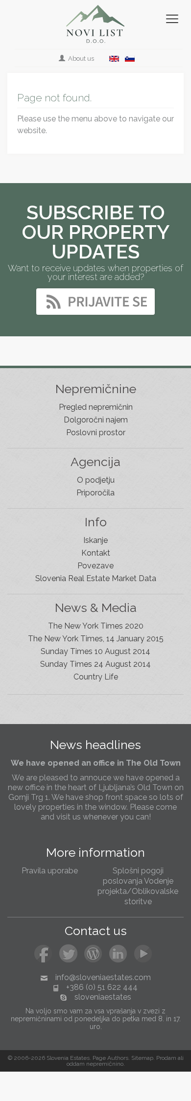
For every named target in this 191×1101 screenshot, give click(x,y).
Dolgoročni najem (96, 419)
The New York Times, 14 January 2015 (96, 638)
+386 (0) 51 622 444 (102, 987)
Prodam (166, 1057)
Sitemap (142, 1057)
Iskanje (95, 540)
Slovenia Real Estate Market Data (95, 578)
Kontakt (95, 553)
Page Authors (110, 1057)
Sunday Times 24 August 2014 (95, 664)
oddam (76, 1063)
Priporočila (95, 492)
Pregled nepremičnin (96, 407)
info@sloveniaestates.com (103, 977)
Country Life (95, 676)
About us (80, 58)
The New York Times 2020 (95, 626)
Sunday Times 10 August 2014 (95, 651)
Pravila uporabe (50, 870)
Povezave (95, 565)
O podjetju (96, 480)
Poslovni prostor (95, 432)
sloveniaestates (102, 997)
